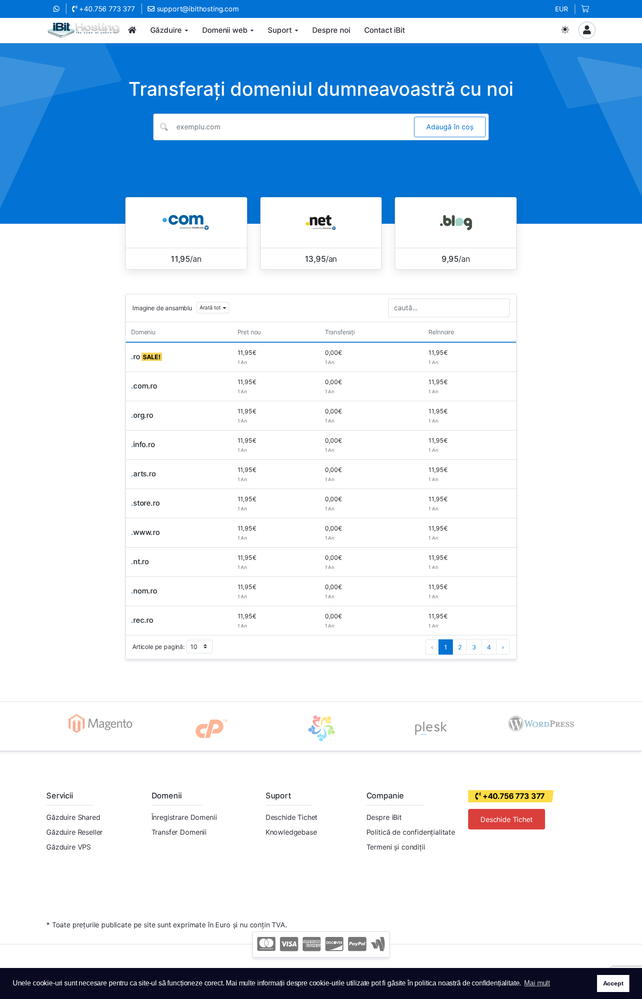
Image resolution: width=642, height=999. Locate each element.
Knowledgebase (291, 832)
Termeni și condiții (395, 847)
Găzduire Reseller (74, 832)
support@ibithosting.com (197, 8)
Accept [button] (613, 983)
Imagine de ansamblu (162, 308)
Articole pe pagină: (158, 646)
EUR (561, 9)
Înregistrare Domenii (184, 817)
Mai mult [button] (537, 983)
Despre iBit (384, 817)
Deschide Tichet (292, 817)
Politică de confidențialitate (410, 832)
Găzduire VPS (68, 847)
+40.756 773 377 (106, 8)
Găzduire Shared (73, 817)
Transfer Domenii (179, 832)
